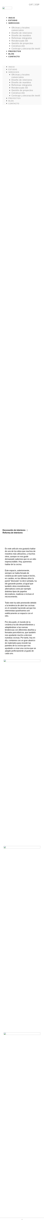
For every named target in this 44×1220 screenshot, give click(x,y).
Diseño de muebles (21, 35)
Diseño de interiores (21, 33)
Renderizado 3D (19, 41)
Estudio (12, 20)
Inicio (11, 18)
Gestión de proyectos (22, 43)
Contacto (14, 57)
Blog (11, 54)
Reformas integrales (21, 38)
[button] (22, 62)
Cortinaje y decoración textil (25, 48)
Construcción (18, 46)
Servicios (13, 23)
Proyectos (14, 51)
